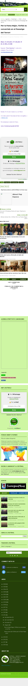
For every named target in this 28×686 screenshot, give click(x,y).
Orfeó (20, 19)
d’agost (7, 625)
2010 (4, 644)
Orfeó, (21, 36)
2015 (4, 612)
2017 (4, 607)
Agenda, (11, 36)
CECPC (2, 243)
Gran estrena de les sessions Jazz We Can (13, 273)
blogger (4, 279)
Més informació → (6, 665)
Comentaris (23, 493)
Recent (4, 493)
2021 (4, 597)
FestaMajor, (17, 36)
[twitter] (15, 555)
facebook (23, 279)
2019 (4, 602)
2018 (4, 604)
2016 (4, 610)
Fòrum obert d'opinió (8, 438)
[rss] (17, 555)
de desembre (8, 617)
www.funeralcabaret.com (7, 52)
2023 (4, 592)
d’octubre (7, 622)
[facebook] (10, 555)
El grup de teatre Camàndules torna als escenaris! (12, 237)
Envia (14, 157)
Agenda (7, 19)
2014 (4, 615)
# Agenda (7, 182)
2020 (4, 599)
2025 (4, 586)
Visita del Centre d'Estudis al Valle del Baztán (11, 255)
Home (2, 19)
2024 (4, 589)
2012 (4, 639)
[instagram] (12, 555)
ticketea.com (5, 118)
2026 (4, 584)
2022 (4, 594)
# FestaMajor (14, 182)
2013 (4, 637)
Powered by (20, 179)
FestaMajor (14, 19)
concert (3, 261)
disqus (14, 279)
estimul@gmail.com (19, 170)
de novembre (8, 620)
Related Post (4, 221)
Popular (14, 493)
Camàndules (7, 14)
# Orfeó (21, 182)
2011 (4, 642)
